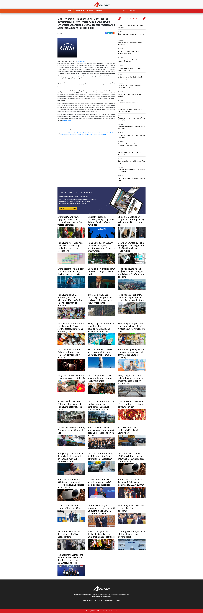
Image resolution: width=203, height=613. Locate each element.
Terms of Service (87, 600)
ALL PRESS (90, 11)
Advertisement (109, 600)
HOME (70, 11)
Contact (118, 600)
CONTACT (98, 11)
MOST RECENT (79, 11)
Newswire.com (81, 61)
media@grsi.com (66, 120)
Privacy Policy (98, 600)
